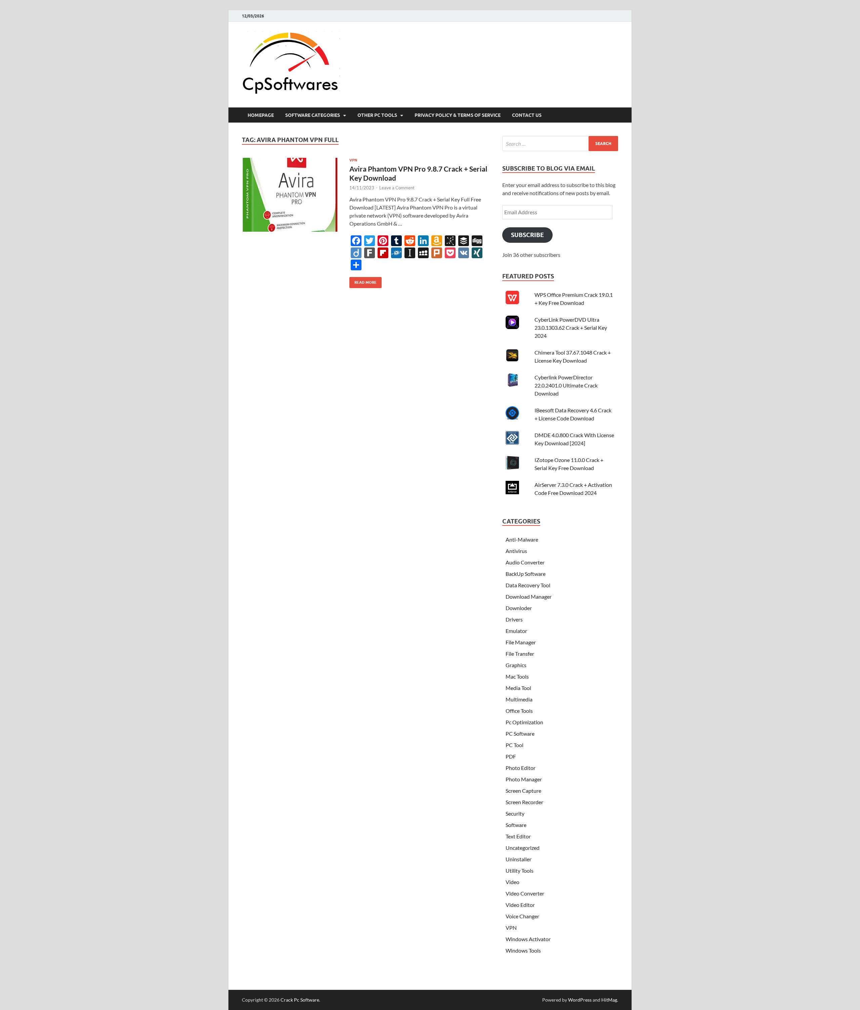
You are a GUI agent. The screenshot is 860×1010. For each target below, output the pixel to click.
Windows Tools (523, 950)
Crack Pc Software (300, 1000)
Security (515, 813)
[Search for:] (560, 143)
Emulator (516, 631)
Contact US (527, 115)
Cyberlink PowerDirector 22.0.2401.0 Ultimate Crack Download (566, 385)
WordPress (580, 1000)
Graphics (516, 665)
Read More (363, 281)
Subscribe (527, 234)
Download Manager (529, 596)
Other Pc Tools (377, 115)
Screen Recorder (524, 802)
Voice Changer (522, 916)
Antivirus (516, 551)
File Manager (521, 642)
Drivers (514, 619)
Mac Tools (517, 676)
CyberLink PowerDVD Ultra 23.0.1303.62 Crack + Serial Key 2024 (570, 327)
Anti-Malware (522, 539)
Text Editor (518, 836)
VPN (353, 160)
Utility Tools (519, 870)
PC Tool (514, 745)
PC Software (520, 733)
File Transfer (520, 653)
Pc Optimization (524, 722)
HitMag (609, 1000)
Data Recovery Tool (528, 585)
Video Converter (525, 893)
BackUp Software (526, 573)
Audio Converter (525, 562)
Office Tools (519, 710)
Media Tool (518, 688)
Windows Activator (528, 939)
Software (516, 825)
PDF (511, 756)
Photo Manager (524, 779)
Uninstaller (518, 859)
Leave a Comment (397, 187)
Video (512, 882)
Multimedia (519, 699)
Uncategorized (523, 847)
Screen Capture (523, 790)
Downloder (519, 608)
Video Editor (520, 905)
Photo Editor (520, 768)
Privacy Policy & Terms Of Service (458, 115)
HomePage (261, 115)
